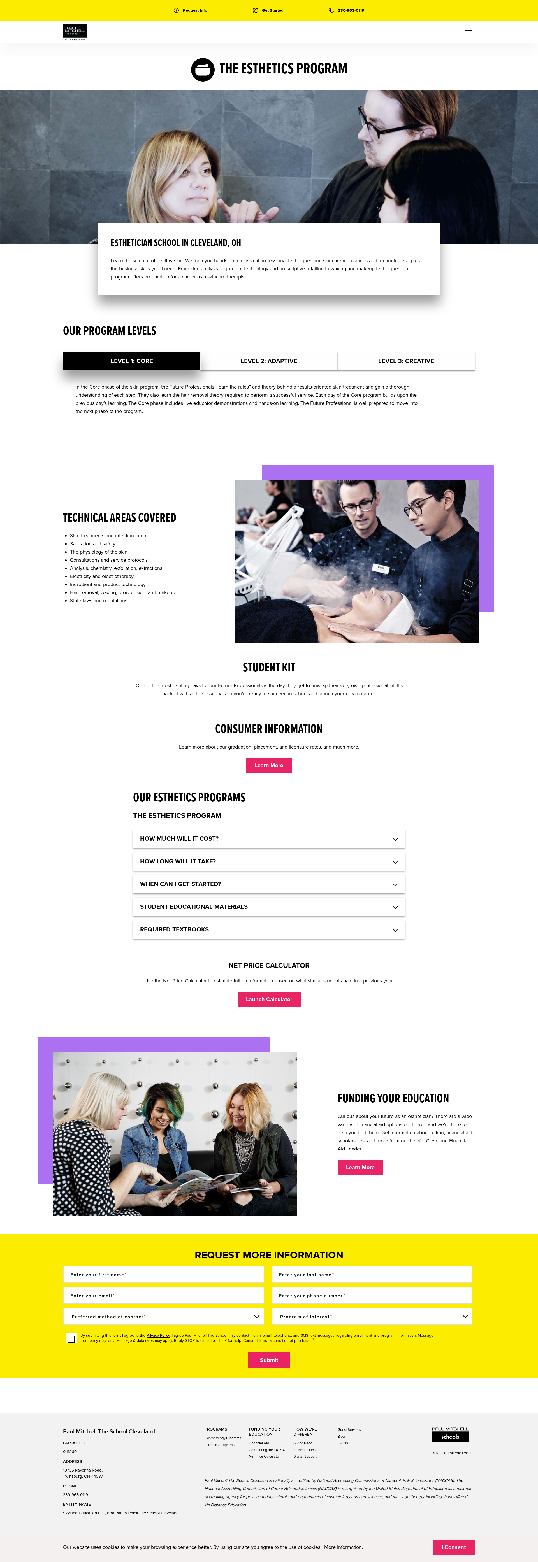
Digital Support (305, 1456)
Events (343, 1443)
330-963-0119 (75, 1494)
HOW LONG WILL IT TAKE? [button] (178, 861)
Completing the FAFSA (267, 1450)
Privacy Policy (158, 1335)
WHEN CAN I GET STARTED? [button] (180, 884)
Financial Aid (259, 1443)
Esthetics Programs (220, 1445)
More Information (343, 1547)
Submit (269, 1360)
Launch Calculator (269, 999)
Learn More (269, 765)
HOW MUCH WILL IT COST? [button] (179, 838)
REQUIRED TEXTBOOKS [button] (174, 929)
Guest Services (349, 1430)
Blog (341, 1436)
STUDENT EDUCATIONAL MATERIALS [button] (194, 906)
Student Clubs (304, 1450)
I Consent (454, 1547)
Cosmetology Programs (223, 1438)
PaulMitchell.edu (456, 1453)
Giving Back (302, 1443)
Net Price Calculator (264, 1456)
